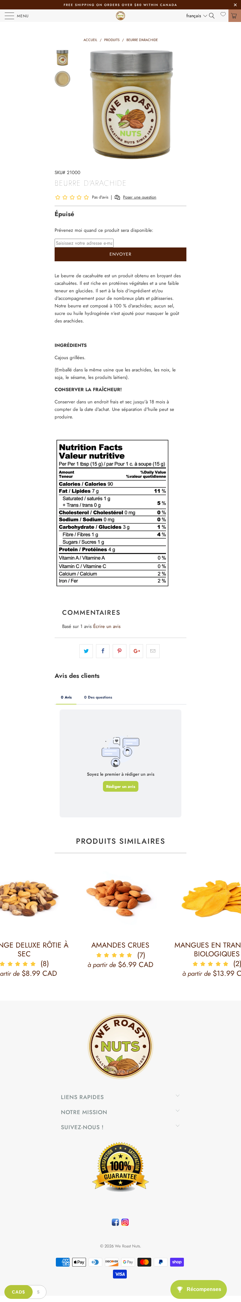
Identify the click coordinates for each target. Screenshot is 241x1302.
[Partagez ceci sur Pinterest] (119, 651)
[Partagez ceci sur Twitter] (86, 651)
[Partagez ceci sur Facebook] (103, 651)
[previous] (83, 104)
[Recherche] (214, 16)
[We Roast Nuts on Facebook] (115, 1224)
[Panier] (234, 15)
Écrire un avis (106, 626)
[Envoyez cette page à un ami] (153, 651)
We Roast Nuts (127, 1246)
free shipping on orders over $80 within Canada (120, 5)
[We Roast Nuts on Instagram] (125, 1224)
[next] (180, 104)
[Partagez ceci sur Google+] (136, 651)
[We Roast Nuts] (120, 15)
